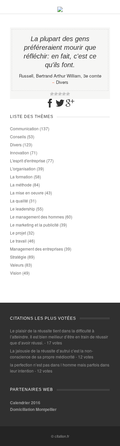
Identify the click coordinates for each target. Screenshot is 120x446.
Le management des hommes (37, 216)
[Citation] (60, 10)
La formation (21, 176)
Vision (15, 273)
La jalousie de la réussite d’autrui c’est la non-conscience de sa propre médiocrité (51, 353)
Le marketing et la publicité (34, 225)
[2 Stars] (56, 94)
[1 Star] (52, 94)
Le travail (18, 241)
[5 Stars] (68, 94)
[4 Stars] (64, 94)
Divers (62, 82)
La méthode (21, 184)
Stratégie (18, 257)
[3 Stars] (60, 94)
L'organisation (23, 168)
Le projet (18, 233)
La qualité (19, 200)
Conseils (18, 136)
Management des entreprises (36, 249)
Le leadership (22, 208)
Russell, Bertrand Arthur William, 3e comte (60, 75)
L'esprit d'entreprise (27, 160)
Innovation (19, 152)
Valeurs (17, 265)
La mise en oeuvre (27, 192)
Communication (24, 128)
